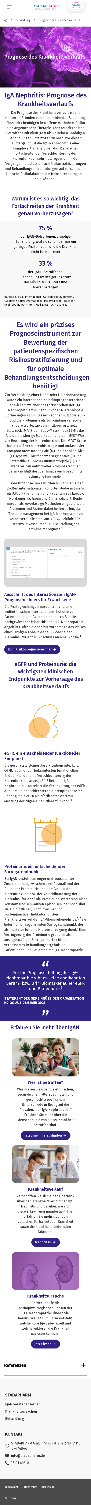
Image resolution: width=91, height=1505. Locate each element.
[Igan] (5, 20)
